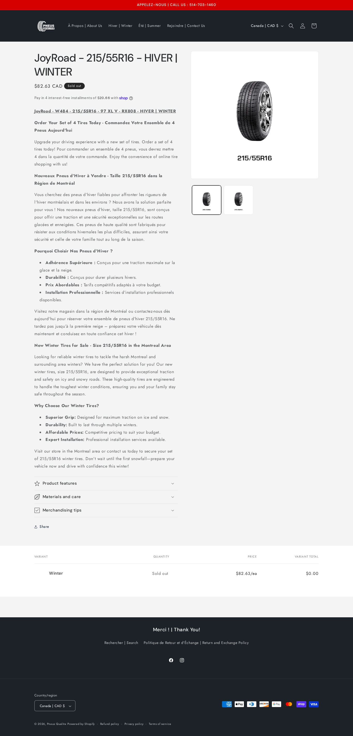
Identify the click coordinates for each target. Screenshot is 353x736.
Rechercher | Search (121, 642)
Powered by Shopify (81, 724)
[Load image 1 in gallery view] (206, 200)
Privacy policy (134, 724)
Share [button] (44, 526)
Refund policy (109, 724)
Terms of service (160, 724)
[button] (291, 26)
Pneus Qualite (56, 724)
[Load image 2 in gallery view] (238, 200)
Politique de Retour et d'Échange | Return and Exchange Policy (196, 642)
